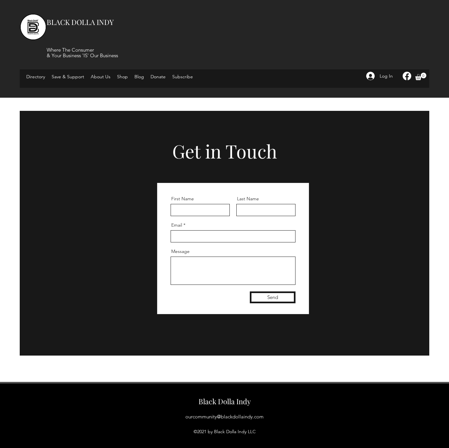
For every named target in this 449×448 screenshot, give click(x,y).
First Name (182, 198)
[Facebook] (407, 76)
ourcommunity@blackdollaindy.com (224, 416)
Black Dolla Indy (225, 401)
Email (176, 225)
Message (180, 251)
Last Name (248, 198)
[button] (182, 77)
